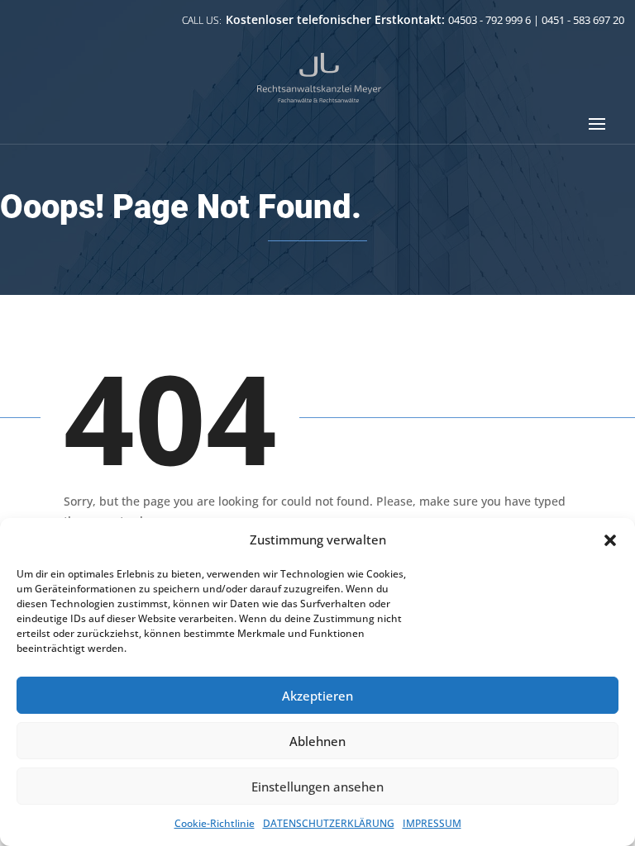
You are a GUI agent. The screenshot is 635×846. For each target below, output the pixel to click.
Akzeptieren (317, 695)
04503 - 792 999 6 (489, 19)
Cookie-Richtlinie (214, 823)
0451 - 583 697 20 (583, 19)
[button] (610, 540)
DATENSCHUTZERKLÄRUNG (328, 823)
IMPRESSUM (432, 823)
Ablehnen (317, 741)
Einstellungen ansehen (317, 786)
